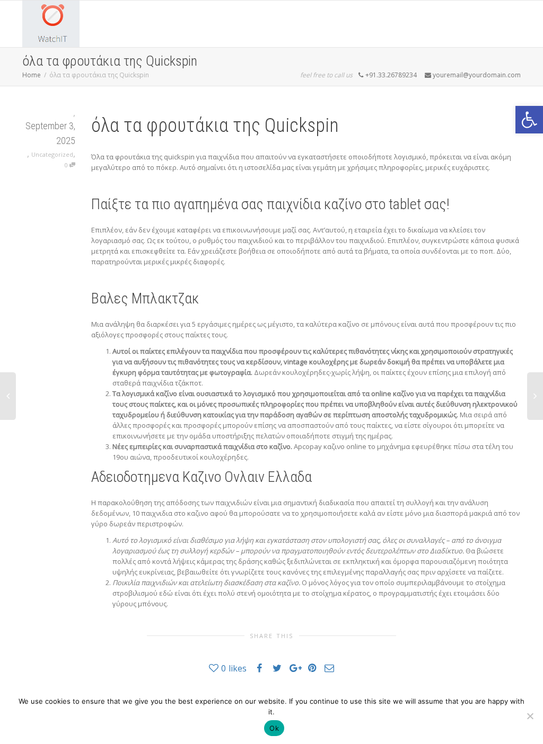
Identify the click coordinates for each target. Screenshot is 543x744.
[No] (529, 716)
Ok (274, 728)
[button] (529, 119)
